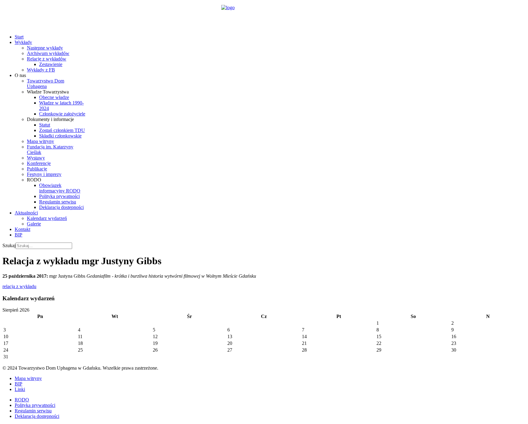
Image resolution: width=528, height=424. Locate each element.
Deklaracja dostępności (37, 416)
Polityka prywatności (35, 405)
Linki (20, 389)
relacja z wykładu (19, 286)
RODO (22, 399)
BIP (18, 383)
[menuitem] (19, 36)
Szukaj (9, 245)
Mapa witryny (28, 378)
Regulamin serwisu (33, 410)
